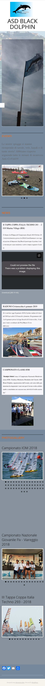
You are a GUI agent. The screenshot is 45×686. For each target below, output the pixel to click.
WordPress (35, 682)
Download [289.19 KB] (10, 292)
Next (39, 180)
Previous (5, 180)
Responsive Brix (20, 682)
